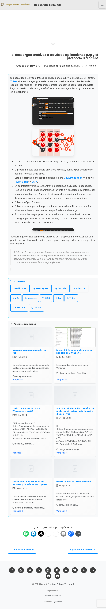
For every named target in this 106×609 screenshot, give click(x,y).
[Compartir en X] (41, 534)
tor (59, 298)
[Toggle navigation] (102, 5)
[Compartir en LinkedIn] (56, 534)
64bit (25, 181)
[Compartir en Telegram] (33, 534)
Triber (13, 81)
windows (32, 298)
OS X (34, 181)
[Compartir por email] (63, 534)
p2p (17, 298)
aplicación (80, 288)
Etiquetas (19, 281)
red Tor (38, 307)
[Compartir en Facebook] (48, 534)
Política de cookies (53, 595)
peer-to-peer (41, 288)
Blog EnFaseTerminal (47, 4)
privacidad (61, 288)
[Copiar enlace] (71, 534)
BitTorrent (20, 307)
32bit (18, 181)
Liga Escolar (57, 602)
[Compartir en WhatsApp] (26, 534)
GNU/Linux (20, 288)
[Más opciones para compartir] (78, 534)
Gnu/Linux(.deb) (73, 177)
